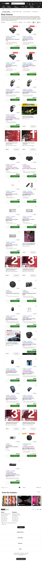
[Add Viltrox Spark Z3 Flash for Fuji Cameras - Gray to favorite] (19, 26)
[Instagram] (35, 509)
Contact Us (21, 527)
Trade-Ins (39, 7)
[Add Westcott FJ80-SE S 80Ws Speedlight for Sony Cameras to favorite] (36, 53)
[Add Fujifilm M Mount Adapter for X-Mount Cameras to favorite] (19, 154)
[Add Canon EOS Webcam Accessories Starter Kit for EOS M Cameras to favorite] (19, 358)
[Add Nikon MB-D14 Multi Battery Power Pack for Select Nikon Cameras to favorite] (19, 461)
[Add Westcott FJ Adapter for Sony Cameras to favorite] (36, 154)
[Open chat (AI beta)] (29, 3)
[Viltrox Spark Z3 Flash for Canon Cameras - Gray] (12, 57)
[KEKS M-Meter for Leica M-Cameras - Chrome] (12, 438)
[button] (40, 3)
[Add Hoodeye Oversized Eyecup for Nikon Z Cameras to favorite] (36, 280)
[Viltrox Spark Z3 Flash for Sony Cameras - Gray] (29, 30)
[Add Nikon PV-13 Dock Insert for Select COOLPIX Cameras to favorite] (36, 206)
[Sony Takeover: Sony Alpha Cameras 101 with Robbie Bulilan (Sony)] (12, 335)
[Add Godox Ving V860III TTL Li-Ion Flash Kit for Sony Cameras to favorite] (36, 79)
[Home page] (5, 3)
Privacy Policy (22, 553)
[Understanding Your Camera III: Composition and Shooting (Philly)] (12, 415)
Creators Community (25, 0)
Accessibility (26, 553)
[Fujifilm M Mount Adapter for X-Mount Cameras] (12, 158)
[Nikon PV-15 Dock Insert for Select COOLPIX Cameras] (12, 210)
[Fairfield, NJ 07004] (27, 3)
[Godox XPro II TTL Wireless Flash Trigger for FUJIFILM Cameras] (12, 389)
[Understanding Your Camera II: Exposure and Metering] (12, 261)
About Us (31, 0)
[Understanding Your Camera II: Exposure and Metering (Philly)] (29, 415)
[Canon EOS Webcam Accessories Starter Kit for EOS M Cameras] (12, 363)
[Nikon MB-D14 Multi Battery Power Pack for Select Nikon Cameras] (12, 465)
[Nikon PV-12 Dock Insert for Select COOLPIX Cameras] (12, 236)
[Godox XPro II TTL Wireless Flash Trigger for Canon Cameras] (29, 363)
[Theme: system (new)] (32, 3)
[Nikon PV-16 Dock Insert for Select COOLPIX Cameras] (12, 185)
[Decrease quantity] (6, 48)
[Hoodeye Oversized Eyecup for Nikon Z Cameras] (29, 284)
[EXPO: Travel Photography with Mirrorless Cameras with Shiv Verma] (29, 236)
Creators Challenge (32, 7)
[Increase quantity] (9, 48)
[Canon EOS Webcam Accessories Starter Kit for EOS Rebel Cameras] (12, 310)
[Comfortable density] (38, 22)
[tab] (6, 12)
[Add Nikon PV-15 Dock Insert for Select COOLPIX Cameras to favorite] (19, 206)
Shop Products (3, 7)
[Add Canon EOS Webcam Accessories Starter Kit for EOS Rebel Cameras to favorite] (19, 306)
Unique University (9, 7)
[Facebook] (38, 509)
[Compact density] (40, 22)
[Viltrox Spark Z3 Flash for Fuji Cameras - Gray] (12, 30)
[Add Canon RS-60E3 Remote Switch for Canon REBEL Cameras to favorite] (36, 181)
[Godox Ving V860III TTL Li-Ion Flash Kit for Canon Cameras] (12, 109)
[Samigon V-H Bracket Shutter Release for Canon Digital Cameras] (29, 310)
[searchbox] (18, 3)
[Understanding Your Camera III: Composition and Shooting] (29, 261)
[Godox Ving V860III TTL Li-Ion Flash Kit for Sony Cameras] (29, 83)
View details (33, 126)
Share (21, 22)
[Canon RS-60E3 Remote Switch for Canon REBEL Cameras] (29, 185)
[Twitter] (33, 509)
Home (3, 8)
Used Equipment (16, 7)
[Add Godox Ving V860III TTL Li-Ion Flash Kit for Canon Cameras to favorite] (19, 104)
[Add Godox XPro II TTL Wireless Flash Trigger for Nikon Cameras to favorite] (36, 385)
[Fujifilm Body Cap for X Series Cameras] (12, 284)
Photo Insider (36, 0)
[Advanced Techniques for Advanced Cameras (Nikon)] (29, 109)
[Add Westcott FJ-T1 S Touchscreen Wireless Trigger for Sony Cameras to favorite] (36, 331)
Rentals (22, 6)
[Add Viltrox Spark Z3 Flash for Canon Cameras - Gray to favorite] (19, 53)
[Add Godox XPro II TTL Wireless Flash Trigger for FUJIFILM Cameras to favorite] (19, 385)
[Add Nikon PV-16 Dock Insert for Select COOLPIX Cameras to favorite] (19, 181)
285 (23, 487)
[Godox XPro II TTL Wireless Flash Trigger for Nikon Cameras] (29, 389)
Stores (40, 0)
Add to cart (16, 47)
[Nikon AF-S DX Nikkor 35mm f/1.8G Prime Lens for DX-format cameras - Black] (29, 438)
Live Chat (4, 524)
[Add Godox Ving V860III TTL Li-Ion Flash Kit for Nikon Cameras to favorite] (19, 79)
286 (24, 487)
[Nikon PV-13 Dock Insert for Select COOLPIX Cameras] (29, 210)
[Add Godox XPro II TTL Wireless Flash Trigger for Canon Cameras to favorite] (36, 358)
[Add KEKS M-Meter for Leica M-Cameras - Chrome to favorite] (19, 434)
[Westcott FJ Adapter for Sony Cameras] (29, 158)
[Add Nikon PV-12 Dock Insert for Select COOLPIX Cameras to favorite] (19, 232)
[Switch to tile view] (33, 22)
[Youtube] (40, 509)
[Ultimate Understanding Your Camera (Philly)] (12, 135)
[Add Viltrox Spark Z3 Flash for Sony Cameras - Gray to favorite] (36, 26)
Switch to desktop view (21, 558)
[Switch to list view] (35, 22)
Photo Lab (26, 7)
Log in (37, 3)
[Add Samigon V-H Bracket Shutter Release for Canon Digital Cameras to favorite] (36, 306)
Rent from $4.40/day (30, 353)
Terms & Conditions (16, 553)
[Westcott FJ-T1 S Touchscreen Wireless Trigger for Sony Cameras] (29, 335)
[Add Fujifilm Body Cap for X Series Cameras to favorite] (19, 280)
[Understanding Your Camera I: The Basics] (29, 135)
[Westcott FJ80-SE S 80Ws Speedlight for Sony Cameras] (29, 57)
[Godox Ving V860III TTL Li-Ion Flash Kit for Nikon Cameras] (12, 83)
